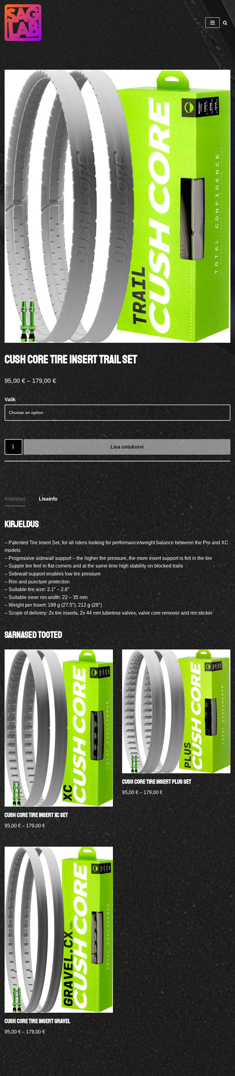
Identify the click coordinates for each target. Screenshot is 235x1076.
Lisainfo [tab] (48, 498)
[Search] (225, 22)
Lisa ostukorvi (127, 446)
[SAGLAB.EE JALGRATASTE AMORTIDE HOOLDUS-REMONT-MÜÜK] (24, 22)
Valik (10, 399)
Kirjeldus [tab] (15, 498)
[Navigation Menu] (212, 22)
